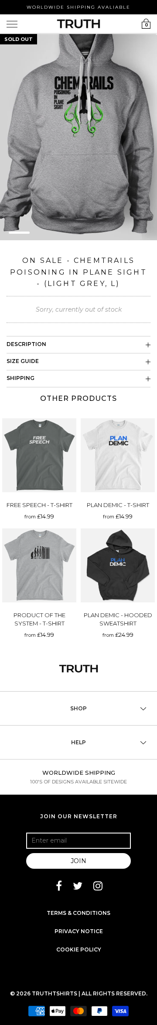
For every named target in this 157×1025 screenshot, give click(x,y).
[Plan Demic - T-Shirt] (118, 455)
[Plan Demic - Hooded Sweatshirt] (118, 565)
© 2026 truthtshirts (44, 993)
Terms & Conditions (78, 913)
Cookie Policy (78, 949)
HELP (78, 742)
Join (78, 861)
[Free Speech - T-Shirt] (39, 455)
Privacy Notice (79, 931)
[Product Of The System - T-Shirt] (39, 565)
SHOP (78, 708)
